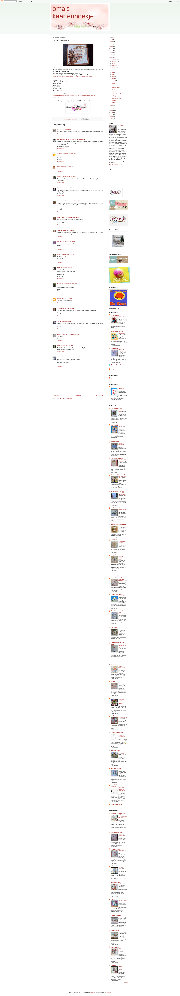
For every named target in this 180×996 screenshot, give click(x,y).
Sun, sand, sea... (122, 867)
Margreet (59, 176)
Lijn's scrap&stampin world (118, 475)
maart (113, 78)
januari (114, 83)
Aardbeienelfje (121, 883)
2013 (111, 114)
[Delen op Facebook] (86, 119)
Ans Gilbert (60, 283)
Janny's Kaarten (115, 555)
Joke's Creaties (115, 716)
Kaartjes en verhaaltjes (117, 594)
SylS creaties (60, 241)
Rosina (59, 308)
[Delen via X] (84, 119)
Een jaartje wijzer (122, 900)
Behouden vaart (116, 87)
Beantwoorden (60, 134)
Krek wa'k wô (114, 425)
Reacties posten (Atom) (66, 398)
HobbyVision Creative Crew (118, 813)
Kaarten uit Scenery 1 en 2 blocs (121, 558)
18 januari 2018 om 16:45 (65, 188)
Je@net (59, 298)
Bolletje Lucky (114, 866)
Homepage (78, 395)
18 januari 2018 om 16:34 (69, 176)
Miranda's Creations (116, 882)
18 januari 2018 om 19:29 (67, 254)
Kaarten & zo (114, 348)
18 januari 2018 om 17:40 (74, 201)
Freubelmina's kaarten (117, 331)
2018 (111, 57)
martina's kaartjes (62, 357)
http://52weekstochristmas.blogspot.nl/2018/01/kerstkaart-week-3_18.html (72, 76)
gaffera (93, 992)
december (114, 59)
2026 (111, 39)
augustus (114, 67)
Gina (58, 129)
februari (114, 81)
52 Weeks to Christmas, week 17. (122, 351)
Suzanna (113, 681)
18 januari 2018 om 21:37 (66, 345)
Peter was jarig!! (122, 595)
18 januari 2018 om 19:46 (68, 298)
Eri (58, 188)
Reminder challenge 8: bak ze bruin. (122, 968)
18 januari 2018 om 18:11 (67, 230)
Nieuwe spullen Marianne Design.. (121, 543)
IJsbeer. (114, 102)
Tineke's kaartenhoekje (117, 611)
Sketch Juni (121, 629)
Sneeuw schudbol (122, 717)
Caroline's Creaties (116, 508)
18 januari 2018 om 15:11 (78, 139)
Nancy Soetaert (61, 217)
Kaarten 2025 (121, 526)
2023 (111, 46)
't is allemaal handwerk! (117, 458)
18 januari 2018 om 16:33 (67, 166)
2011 (111, 119)
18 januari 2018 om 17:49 (72, 217)
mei (113, 74)
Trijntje (59, 230)
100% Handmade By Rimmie (118, 524)
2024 (111, 44)
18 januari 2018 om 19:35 (70, 283)
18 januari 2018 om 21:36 (72, 334)
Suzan (58, 254)
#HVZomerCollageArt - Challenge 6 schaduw (122, 816)
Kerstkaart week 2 (116, 98)
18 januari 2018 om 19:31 (67, 267)
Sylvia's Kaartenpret (116, 378)
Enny (58, 345)
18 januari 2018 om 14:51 (66, 129)
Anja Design (114, 539)
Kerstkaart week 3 (116, 93)
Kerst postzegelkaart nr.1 (121, 950)
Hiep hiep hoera (122, 509)
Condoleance (121, 850)
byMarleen (113, 664)
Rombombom (121, 333)
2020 (111, 52)
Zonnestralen (121, 682)
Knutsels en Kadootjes (117, 732)
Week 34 (120, 932)
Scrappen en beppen (116, 698)
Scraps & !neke (115, 315)
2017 (111, 106)
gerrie (58, 166)
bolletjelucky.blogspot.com (64, 139)
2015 (111, 110)
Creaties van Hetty (116, 915)
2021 (111, 50)
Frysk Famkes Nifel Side (117, 491)
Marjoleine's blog (115, 750)
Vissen (120, 426)
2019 (111, 55)
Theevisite (114, 91)
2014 (111, 112)
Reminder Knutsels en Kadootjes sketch (122, 735)
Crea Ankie (114, 627)
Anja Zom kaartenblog (116, 408)
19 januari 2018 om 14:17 (73, 357)
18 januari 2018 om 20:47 (66, 321)
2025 (111, 41)
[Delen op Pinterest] (88, 119)
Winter (113, 89)
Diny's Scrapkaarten (116, 832)
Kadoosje (114, 96)
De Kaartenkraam (115, 849)
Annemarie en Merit (62, 201)
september (114, 65)
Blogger (109, 992)
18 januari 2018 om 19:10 (71, 241)
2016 (111, 108)
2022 (111, 48)
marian (121, 125)
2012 (111, 116)
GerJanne (59, 153)
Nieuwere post (56, 395)
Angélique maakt (115, 899)
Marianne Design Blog (116, 365)
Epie (112, 387)
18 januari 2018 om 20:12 (67, 308)
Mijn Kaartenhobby (116, 768)
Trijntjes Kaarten (115, 441)
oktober (114, 63)
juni (113, 72)
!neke (58, 267)
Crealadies (114, 965)
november (114, 61)
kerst (119, 917)
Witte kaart (114, 100)
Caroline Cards (61, 334)
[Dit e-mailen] (81, 119)
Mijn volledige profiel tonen (116, 164)
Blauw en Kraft (115, 85)
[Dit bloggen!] (83, 119)
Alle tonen (126, 660)
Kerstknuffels (121, 769)
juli (113, 70)
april (113, 76)
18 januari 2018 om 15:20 (69, 153)
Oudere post (99, 395)
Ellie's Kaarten (114, 947)
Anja (58, 321)
